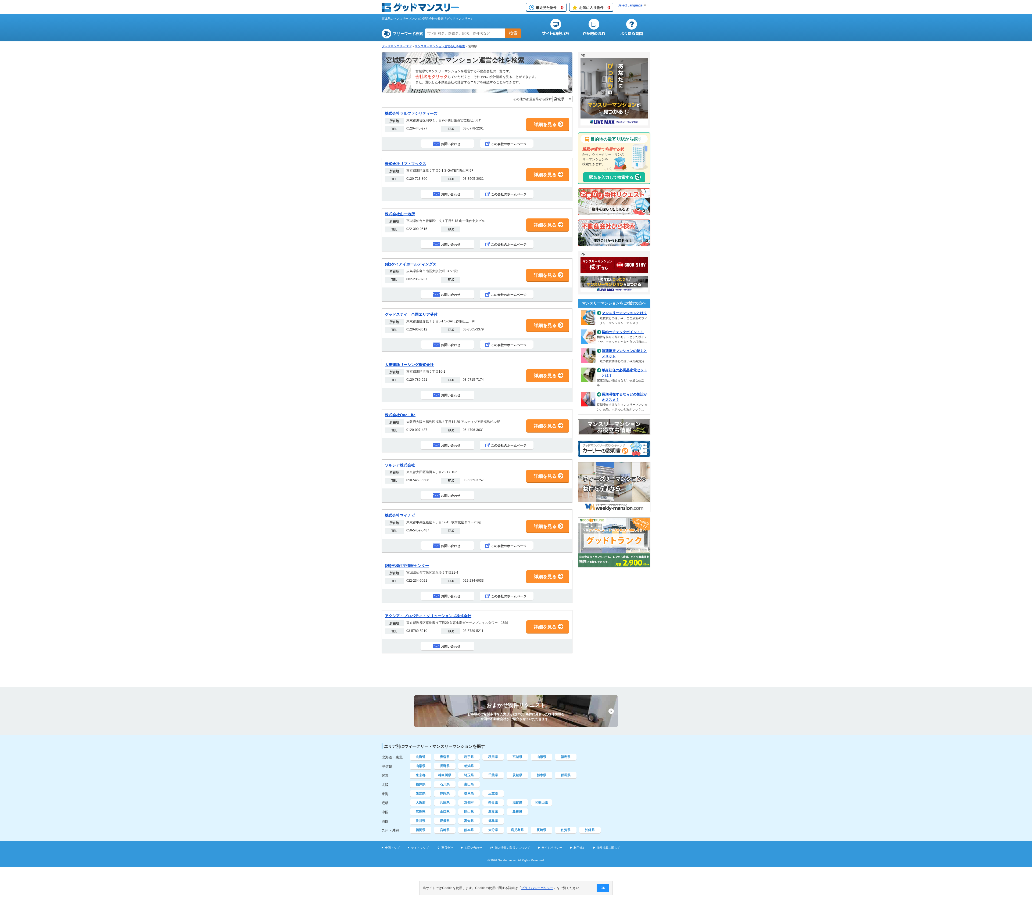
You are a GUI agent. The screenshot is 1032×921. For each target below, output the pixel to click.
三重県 (493, 793)
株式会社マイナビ (400, 515)
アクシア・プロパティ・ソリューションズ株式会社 (428, 616)
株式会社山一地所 (400, 214)
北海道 (420, 757)
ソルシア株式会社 (400, 465)
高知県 (469, 821)
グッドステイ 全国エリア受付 (411, 314)
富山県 (469, 784)
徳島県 (493, 821)
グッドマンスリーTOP (396, 46)
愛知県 (420, 793)
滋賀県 (517, 802)
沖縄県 (590, 830)
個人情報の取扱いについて (512, 847)
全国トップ (392, 847)
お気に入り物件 (594, 7)
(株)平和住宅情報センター (407, 565)
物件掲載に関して (608, 847)
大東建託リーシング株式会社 (409, 364)
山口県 (445, 812)
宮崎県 (445, 830)
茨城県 (517, 775)
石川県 (445, 784)
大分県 (493, 830)
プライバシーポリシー (537, 888)
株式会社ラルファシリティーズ (411, 113)
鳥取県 (493, 812)
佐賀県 (566, 830)
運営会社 (447, 847)
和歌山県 (541, 802)
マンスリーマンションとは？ (624, 313)
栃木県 (541, 775)
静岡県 (445, 793)
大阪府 (420, 802)
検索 (513, 33)
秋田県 (493, 757)
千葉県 (493, 775)
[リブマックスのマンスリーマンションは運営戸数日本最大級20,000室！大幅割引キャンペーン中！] (614, 289)
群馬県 (566, 775)
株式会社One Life (400, 415)
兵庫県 (445, 802)
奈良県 (493, 802)
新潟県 (469, 766)
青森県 (445, 757)
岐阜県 (469, 793)
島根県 (517, 812)
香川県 (420, 821)
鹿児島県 (517, 830)
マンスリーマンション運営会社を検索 (440, 46)
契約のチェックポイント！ (623, 332)
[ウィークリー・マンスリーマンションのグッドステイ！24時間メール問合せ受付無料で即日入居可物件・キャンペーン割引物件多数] (614, 270)
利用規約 (579, 847)
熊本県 (469, 830)
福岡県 (420, 830)
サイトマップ (420, 847)
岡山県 (469, 812)
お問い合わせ (473, 847)
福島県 (566, 757)
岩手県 (469, 757)
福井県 (420, 784)
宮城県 (517, 757)
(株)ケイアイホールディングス (410, 264)
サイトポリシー (552, 847)
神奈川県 (444, 775)
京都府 (469, 802)
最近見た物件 (550, 7)
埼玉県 (469, 775)
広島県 (420, 812)
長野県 (445, 766)
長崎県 (541, 830)
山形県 (541, 757)
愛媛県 (445, 821)
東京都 (420, 775)
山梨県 (420, 766)
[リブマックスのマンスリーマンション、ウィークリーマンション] (614, 123)
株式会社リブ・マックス (405, 163)
